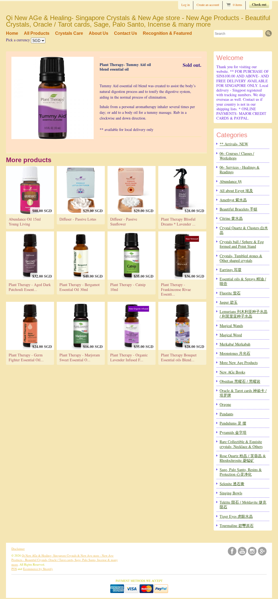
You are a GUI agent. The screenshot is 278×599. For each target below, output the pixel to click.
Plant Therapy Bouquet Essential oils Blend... (179, 357)
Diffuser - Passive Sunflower (123, 221)
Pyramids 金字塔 (233, 432)
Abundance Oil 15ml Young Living (25, 221)
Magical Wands (231, 325)
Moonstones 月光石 (235, 353)
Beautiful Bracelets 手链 (238, 209)
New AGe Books (232, 372)
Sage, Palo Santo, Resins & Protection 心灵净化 (241, 471)
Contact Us (125, 33)
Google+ (262, 551)
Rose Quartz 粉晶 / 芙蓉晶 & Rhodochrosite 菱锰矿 (243, 458)
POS (14, 569)
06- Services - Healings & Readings (240, 169)
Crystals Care (69, 33)
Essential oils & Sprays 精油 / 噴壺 (243, 281)
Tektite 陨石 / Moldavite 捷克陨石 (243, 504)
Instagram (252, 551)
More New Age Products (239, 362)
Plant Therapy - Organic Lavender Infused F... (129, 357)
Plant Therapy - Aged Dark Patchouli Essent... (30, 286)
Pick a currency (18, 39)
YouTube (242, 551)
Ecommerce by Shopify (38, 569)
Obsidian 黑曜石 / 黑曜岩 (240, 381)
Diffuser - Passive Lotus (77, 219)
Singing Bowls (231, 493)
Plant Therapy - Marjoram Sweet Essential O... (79, 357)
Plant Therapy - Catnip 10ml (128, 286)
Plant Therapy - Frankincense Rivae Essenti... (176, 289)
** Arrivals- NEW (234, 144)
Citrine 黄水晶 (231, 218)
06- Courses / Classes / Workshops (237, 155)
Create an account (208, 4)
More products (28, 160)
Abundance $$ (231, 181)
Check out (259, 4)
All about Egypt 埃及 (236, 190)
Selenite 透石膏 (232, 483)
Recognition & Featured (167, 33)
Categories (231, 135)
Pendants (226, 414)
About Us (98, 33)
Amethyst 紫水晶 (233, 199)
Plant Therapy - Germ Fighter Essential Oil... (26, 357)
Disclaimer (18, 549)
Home (12, 33)
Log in (185, 4)
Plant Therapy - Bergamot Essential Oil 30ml (79, 286)
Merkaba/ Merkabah (235, 344)
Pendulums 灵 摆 (233, 423)
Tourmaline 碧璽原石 (237, 525)
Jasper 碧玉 (229, 302)
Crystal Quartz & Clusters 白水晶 (244, 230)
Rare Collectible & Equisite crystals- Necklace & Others (241, 444)
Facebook (232, 551)
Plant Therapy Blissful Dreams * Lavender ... (178, 221)
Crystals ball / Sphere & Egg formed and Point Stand (242, 244)
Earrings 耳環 (230, 269)
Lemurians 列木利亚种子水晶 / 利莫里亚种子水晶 (243, 313)
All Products (36, 33)
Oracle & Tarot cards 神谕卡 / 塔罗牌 (243, 392)
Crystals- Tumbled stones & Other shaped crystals (241, 258)
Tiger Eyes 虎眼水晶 (236, 516)
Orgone (225, 404)
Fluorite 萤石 (230, 293)
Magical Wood (231, 335)
